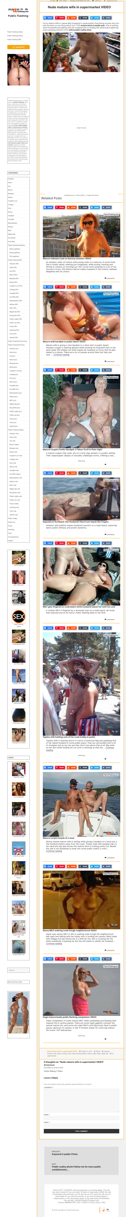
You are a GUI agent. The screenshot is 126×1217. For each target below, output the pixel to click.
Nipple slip (11, 234)
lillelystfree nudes (18, 856)
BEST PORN (63, 1)
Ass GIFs (13, 271)
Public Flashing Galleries (16, 245)
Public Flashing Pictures (16, 345)
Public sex (11, 522)
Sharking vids (14, 507)
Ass (9, 186)
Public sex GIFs (15, 323)
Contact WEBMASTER (66, 1202)
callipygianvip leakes (18, 895)
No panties (12, 238)
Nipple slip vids (15, 489)
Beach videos (14, 444)
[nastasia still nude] (18, 676)
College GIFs (14, 289)
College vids (14, 459)
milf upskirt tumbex (19, 816)
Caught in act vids (16, 455)
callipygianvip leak (19, 723)
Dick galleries (14, 256)
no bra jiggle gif (19, 797)
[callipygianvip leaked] (18, 735)
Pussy (10, 526)
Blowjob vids (14, 448)
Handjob (11, 216)
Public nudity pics (16, 411)
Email (47, 1122)
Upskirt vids (14, 515)
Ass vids (12, 441)
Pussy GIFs (13, 326)
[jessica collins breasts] (18, 868)
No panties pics (15, 408)
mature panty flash (19, 836)
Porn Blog (11, 241)
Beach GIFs (13, 275)
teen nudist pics (19, 585)
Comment (48, 1087)
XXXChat (98, 1)
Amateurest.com (69, 195)
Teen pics (13, 422)
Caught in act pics (16, 371)
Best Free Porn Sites (15, 982)
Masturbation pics (16, 393)
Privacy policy (94, 1202)
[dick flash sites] (18, 656)
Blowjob (11, 193)
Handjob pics (14, 385)
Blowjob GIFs (14, 278)
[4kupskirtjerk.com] (18, 947)
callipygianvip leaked (18, 743)
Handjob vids (14, 470)
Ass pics (12, 356)
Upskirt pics (14, 426)
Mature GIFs (14, 304)
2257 (79, 1202)
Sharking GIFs (14, 330)
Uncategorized (13, 537)
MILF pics (13, 400)
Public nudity (12, 518)
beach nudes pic (19, 915)
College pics (14, 374)
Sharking (11, 529)
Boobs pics (13, 367)
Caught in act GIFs (16, 286)
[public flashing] (18, 557)
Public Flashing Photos (15, 36)
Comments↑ (111, 278)
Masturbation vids (16, 478)
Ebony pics (13, 382)
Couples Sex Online (92, 195)
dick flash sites (19, 664)
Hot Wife (11, 219)
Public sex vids (15, 500)
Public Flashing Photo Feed (17, 341)
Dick (9, 208)
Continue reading (61, 354)
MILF (10, 230)
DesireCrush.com (112, 1)
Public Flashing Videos (15, 32)
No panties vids (15, 492)
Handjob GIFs (14, 293)
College (10, 204)
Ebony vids (13, 467)
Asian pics (13, 352)
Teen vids (13, 511)
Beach (10, 190)
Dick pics (13, 378)
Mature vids (14, 481)
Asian (10, 182)
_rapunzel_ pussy (18, 777)
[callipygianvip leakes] (18, 887)
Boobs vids (13, 452)
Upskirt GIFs (14, 337)
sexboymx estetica (19, 605)
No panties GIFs (15, 315)
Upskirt (10, 540)
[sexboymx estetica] (18, 597)
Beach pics (13, 360)
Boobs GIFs (13, 282)
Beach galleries (15, 249)
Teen (10, 533)
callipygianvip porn (19, 644)
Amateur (11, 179)
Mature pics (14, 396)
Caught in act (12, 201)
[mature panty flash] (18, 828)
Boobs (10, 197)
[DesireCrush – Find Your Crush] (18, 69)
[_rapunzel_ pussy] (18, 769)
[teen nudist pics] (18, 577)
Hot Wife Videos (15, 474)
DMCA (84, 1202)
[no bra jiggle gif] (18, 789)
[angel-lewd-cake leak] (18, 927)
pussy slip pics (19, 703)
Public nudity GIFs (16, 319)
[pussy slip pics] (18, 695)
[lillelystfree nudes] (18, 848)
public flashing (18, 565)
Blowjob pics (14, 363)
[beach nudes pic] (18, 907)
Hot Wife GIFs (14, 297)
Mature (10, 227)
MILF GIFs (13, 308)
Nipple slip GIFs (15, 312)
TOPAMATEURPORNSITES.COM (79, 1)
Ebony (10, 212)
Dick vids (13, 463)
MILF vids (13, 485)
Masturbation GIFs (16, 301)
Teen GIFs (13, 334)
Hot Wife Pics (14, 389)
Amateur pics (14, 348)
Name (47, 1115)
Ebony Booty (80, 195)
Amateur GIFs (14, 264)
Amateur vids (14, 433)
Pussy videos (14, 504)
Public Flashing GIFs (14, 39)
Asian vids (13, 437)
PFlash (98, 1051)
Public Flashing (18, 15)
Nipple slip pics (15, 404)
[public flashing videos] (18, 616)
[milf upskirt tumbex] (18, 809)
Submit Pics (19, 47)
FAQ (103, 1202)
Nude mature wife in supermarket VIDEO (62, 1051)
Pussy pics (13, 419)
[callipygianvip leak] (18, 715)
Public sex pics (15, 415)
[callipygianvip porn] (18, 636)
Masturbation (12, 223)
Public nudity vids (16, 496)
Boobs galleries (15, 253)
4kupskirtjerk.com (18, 954)
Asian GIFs (13, 267)
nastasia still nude (18, 683)
